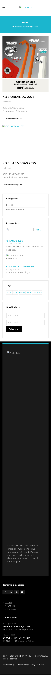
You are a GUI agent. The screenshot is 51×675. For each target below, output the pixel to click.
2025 (9, 292)
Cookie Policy (23, 665)
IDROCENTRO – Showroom (20, 267)
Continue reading (10, 118)
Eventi (8, 101)
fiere (29, 292)
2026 (15, 292)
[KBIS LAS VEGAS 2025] (19, 141)
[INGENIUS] (25, 7)
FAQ (33, 665)
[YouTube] (22, 592)
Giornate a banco (15, 209)
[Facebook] (5, 592)
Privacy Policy (8, 665)
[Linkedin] (10, 592)
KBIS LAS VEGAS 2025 (19, 163)
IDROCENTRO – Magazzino (16, 626)
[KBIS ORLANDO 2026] (25, 64)
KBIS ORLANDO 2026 (18, 97)
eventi (22, 292)
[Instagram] (16, 592)
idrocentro (37, 292)
